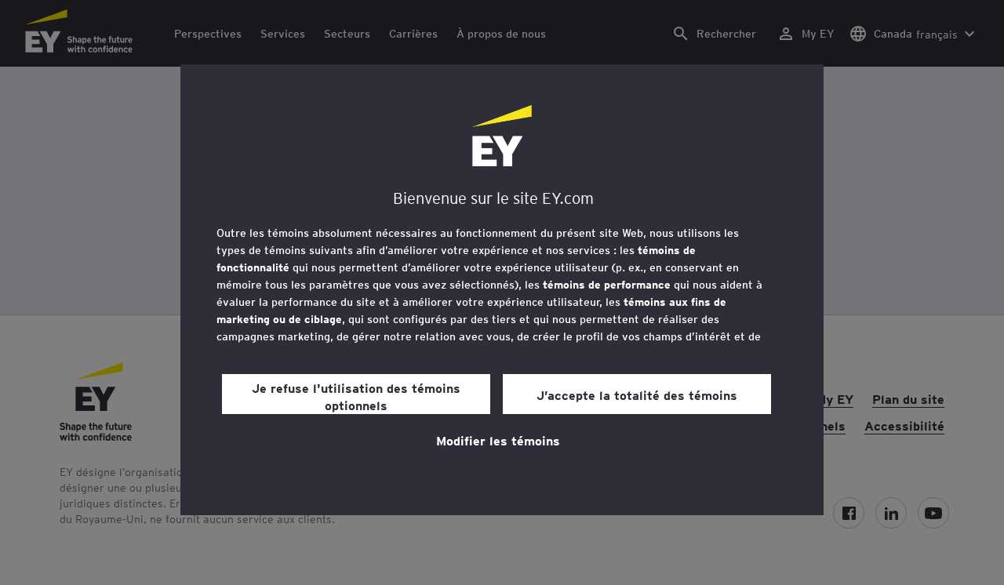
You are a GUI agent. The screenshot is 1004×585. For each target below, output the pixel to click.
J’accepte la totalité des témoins (637, 394)
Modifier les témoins (498, 440)
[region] (502, 289)
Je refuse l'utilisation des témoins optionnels (356, 396)
